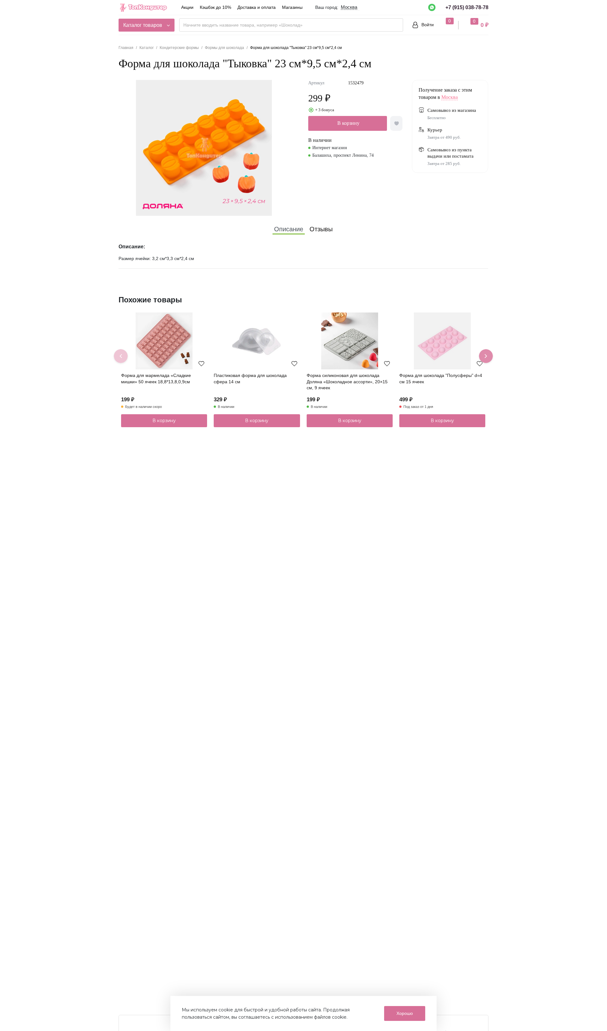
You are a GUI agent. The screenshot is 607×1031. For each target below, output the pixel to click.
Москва (449, 97)
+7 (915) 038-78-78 (466, 7)
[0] (443, 24)
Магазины (292, 7)
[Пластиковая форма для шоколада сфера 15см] (257, 340)
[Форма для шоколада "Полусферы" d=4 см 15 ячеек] (442, 340)
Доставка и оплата (256, 7)
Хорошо (404, 1013)
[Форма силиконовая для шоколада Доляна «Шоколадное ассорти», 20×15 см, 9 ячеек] (350, 340)
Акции (187, 7)
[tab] (288, 229)
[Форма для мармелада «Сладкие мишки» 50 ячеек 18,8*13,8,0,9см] (164, 340)
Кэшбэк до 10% (215, 7)
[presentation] (121, 356)
